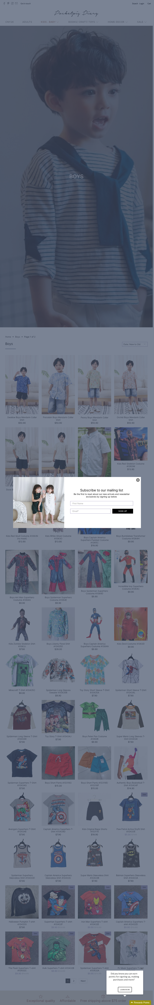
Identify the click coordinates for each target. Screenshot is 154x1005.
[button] (128, 1002)
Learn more (125, 989)
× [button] (141, 968)
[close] (137, 479)
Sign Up (122, 511)
